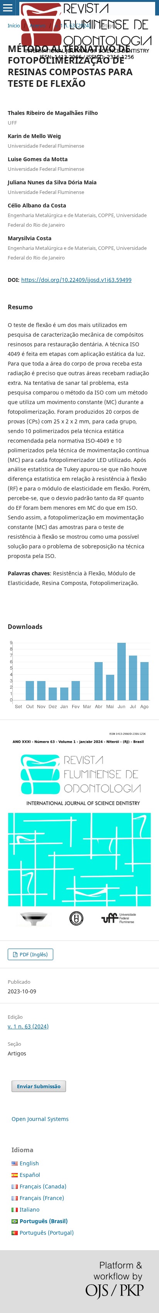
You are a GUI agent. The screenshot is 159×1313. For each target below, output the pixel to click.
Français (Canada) (43, 1186)
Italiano (29, 1209)
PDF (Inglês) (33, 954)
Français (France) (42, 1198)
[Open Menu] (7, 7)
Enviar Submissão (39, 1086)
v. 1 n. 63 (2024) (73, 25)
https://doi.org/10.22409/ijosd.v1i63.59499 (76, 279)
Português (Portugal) (47, 1232)
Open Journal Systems (40, 1119)
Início (14, 25)
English (29, 1163)
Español (30, 1174)
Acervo (38, 25)
